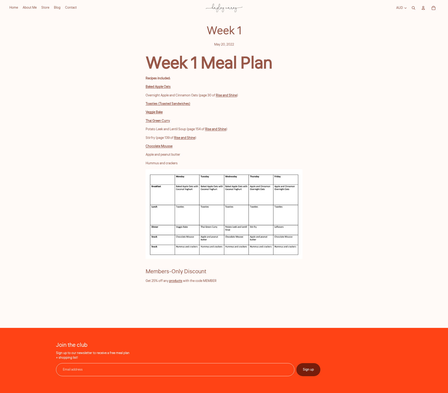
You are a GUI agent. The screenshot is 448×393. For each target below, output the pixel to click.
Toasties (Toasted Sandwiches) (168, 104)
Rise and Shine (226, 95)
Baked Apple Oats (158, 86)
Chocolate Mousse (159, 146)
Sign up (308, 369)
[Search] (413, 8)
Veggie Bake (154, 112)
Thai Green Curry (158, 121)
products (175, 281)
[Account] (423, 8)
